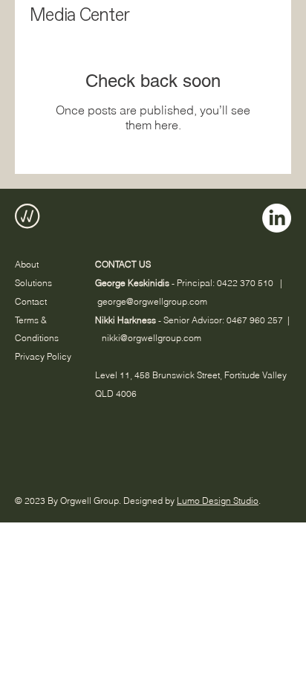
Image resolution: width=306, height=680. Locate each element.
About (27, 264)
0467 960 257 (255, 320)
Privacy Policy (43, 356)
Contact (31, 301)
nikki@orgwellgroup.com (151, 337)
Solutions (33, 282)
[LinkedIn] (276, 218)
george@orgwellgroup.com (152, 301)
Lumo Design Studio (217, 500)
